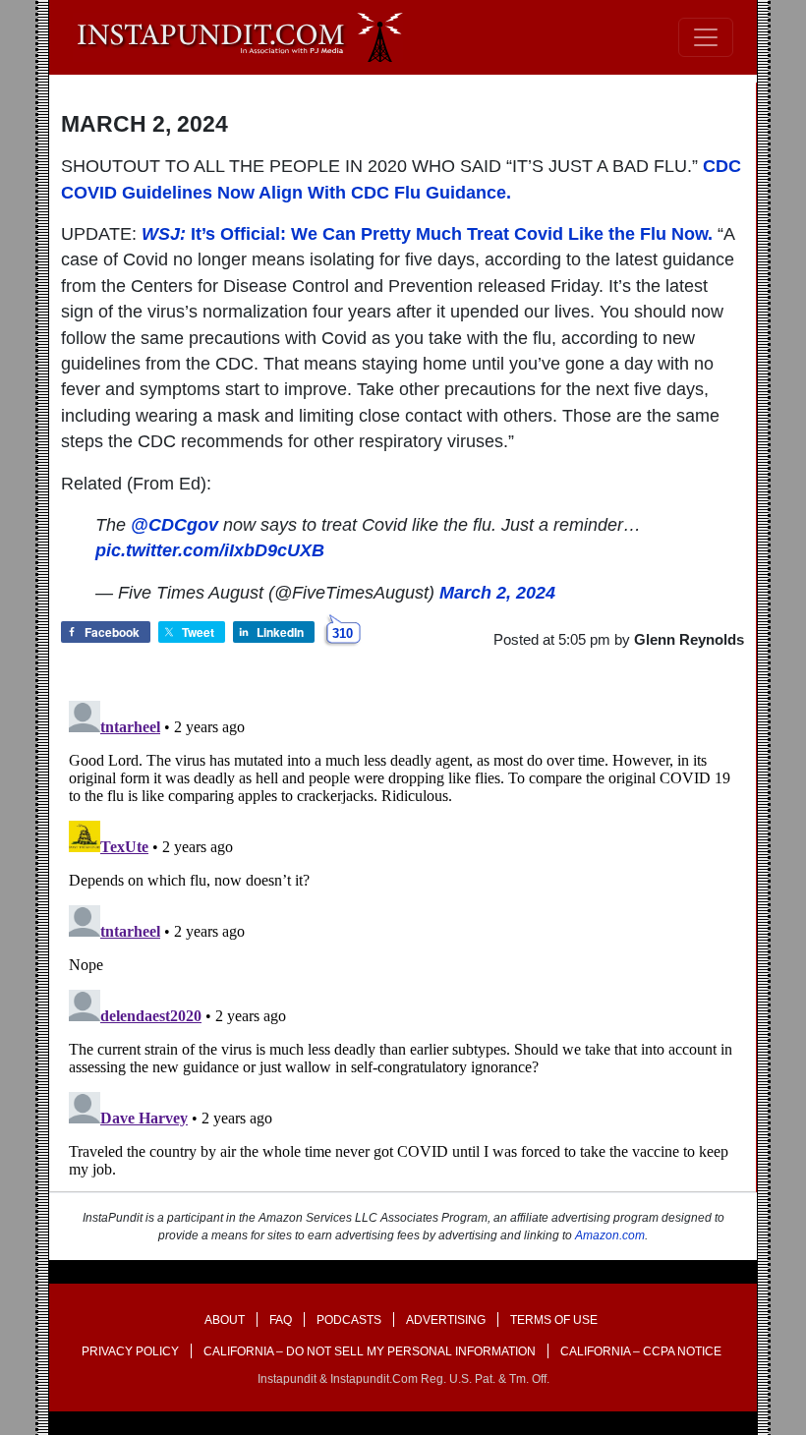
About (224, 1320)
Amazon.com (610, 1235)
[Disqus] (402, 938)
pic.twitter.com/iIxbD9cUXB (209, 550)
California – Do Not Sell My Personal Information (369, 1351)
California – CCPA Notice (640, 1351)
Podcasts (349, 1320)
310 (342, 633)
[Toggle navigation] (705, 37)
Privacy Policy (130, 1351)
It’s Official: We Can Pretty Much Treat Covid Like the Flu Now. (427, 234)
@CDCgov (174, 525)
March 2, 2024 (497, 593)
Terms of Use (554, 1320)
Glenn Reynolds (689, 639)
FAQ (280, 1320)
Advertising (446, 1320)
